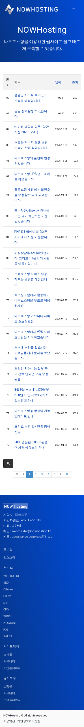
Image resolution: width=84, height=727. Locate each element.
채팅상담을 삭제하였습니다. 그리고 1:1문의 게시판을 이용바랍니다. (32, 258)
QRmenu (8, 589)
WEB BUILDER (12, 576)
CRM (6, 609)
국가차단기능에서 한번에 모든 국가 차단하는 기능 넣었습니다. (32, 216)
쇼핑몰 (7, 654)
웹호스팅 (9, 557)
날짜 (58, 82)
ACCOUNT (10, 623)
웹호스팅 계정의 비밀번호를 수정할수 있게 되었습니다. (32, 195)
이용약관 (9, 721)
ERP (5, 602)
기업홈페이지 (12, 668)
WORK (7, 616)
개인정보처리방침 (29, 721)
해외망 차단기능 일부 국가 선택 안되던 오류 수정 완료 (31, 374)
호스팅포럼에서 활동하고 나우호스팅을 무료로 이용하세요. (32, 300)
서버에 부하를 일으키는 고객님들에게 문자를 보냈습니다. (32, 353)
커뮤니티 (9, 661)
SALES (7, 636)
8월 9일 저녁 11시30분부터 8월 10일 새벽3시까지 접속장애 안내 (31, 395)
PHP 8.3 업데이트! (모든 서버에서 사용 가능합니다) (30, 237)
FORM (7, 596)
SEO (6, 582)
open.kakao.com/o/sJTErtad (32, 536)
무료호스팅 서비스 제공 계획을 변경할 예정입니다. (30, 279)
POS (6, 629)
